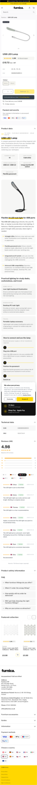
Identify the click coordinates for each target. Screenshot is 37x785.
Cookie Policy (27, 395)
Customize (10, 399)
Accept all (25, 399)
